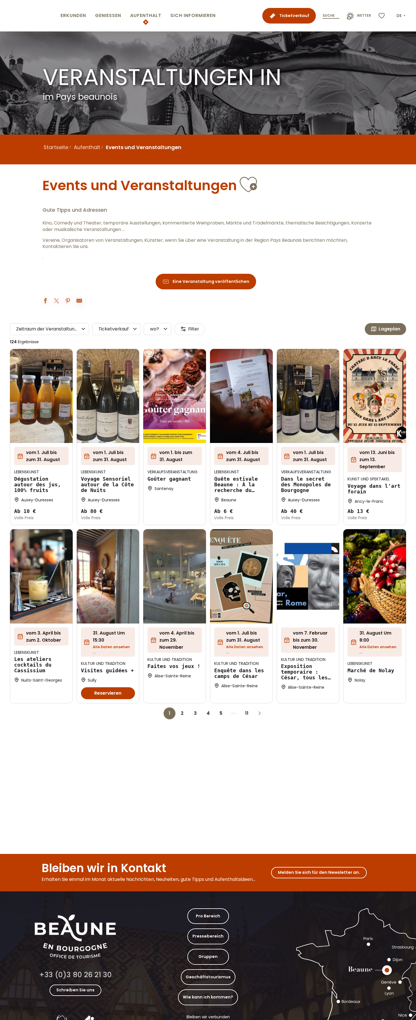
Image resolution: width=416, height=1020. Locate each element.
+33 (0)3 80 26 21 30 (75, 975)
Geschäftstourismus (208, 977)
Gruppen (208, 956)
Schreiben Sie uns (75, 990)
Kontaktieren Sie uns (65, 246)
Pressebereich (208, 936)
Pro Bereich (208, 916)
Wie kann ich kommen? (208, 997)
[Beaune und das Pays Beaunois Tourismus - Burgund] (29, 15)
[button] (401, 16)
